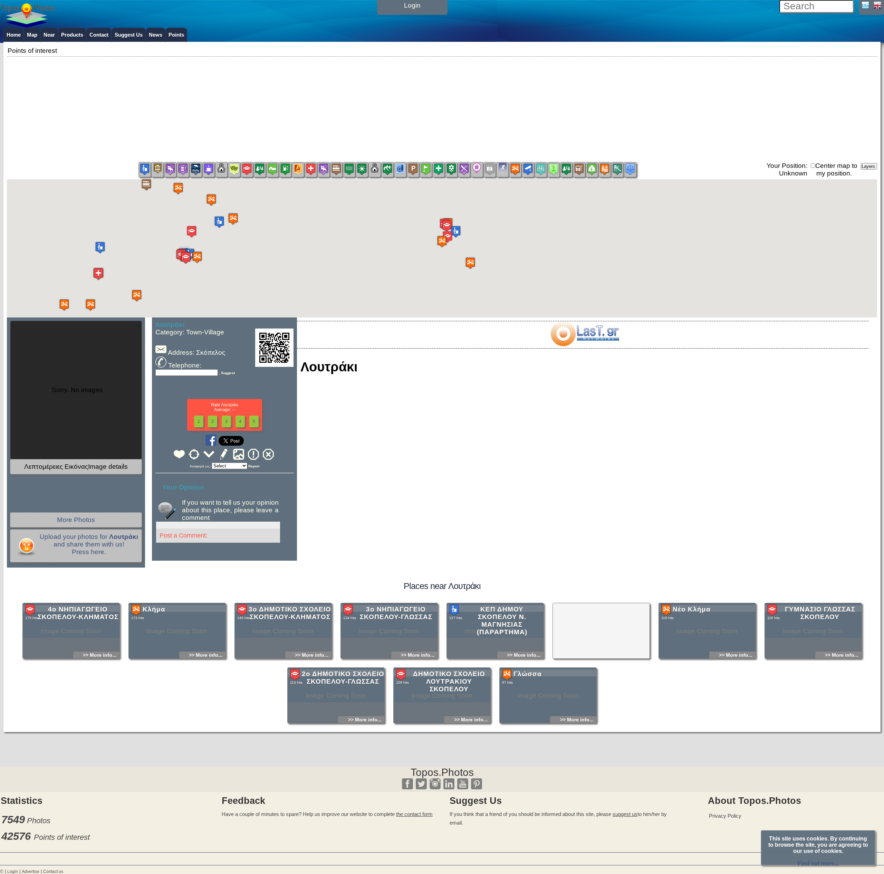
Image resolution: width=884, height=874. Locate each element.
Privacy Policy (725, 816)
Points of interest (62, 837)
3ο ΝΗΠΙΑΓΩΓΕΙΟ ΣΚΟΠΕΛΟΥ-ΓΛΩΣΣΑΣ (396, 613)
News (155, 35)
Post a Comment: (184, 535)
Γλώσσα (527, 673)
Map (32, 35)
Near (49, 35)
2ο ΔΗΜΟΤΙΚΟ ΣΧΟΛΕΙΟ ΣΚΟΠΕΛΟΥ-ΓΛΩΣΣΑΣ (343, 677)
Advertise (30, 871)
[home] (27, 25)
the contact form (414, 814)
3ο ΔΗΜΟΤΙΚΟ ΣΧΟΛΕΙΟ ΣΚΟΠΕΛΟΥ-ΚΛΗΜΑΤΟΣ (290, 613)
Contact (98, 35)
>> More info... (99, 655)
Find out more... (818, 863)
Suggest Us (129, 35)
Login (12, 871)
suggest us (625, 814)
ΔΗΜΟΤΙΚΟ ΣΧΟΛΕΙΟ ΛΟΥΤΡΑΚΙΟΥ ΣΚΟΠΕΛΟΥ (449, 681)
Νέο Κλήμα (692, 609)
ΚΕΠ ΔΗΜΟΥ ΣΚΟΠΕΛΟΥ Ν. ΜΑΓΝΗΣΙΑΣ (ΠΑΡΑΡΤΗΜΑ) (502, 621)
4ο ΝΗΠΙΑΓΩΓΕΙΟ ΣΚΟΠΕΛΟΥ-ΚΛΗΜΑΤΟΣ (78, 613)
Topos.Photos (442, 772)
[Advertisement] (442, 106)
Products (72, 35)
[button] (146, 184)
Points (176, 35)
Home (14, 35)
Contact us (53, 871)
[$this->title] (584, 344)
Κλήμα (154, 609)
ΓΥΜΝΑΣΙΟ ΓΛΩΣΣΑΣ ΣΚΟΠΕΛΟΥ (820, 613)
